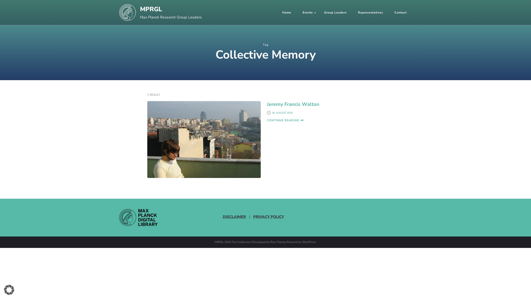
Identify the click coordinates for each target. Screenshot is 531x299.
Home (286, 13)
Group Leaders (335, 13)
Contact (401, 13)
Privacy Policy (268, 216)
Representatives (370, 13)
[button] (9, 290)
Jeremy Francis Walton (293, 104)
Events (308, 13)
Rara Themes (278, 242)
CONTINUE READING (283, 120)
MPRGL (151, 9)
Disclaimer (234, 216)
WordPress (309, 242)
